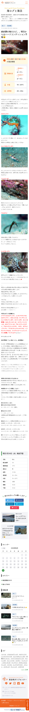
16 (25, 561)
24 (3, 567)
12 (10, 561)
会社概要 (3, 700)
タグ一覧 (24, 669)
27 (14, 567)
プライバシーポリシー (19, 700)
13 (14, 561)
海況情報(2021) (7, 580)
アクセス (9, 700)
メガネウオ (21, 667)
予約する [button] (27, 706)
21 (18, 564)
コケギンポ (7, 667)
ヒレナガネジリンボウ (19, 656)
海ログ (3, 25)
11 (6, 561)
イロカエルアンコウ (12, 654)
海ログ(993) (6, 584)
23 (26, 564)
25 (7, 567)
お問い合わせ (5, 702)
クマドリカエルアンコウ (17, 658)
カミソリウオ (10, 660)
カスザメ (18, 660)
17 (3, 564)
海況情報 (9, 25)
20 (14, 564)
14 (18, 561)
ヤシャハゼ (14, 667)
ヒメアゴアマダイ (18, 665)
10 (3, 561)
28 (18, 567)
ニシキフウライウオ (6, 656)
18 (6, 564)
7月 (4, 548)
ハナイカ (3, 654)
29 (22, 567)
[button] (26, 2)
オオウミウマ (22, 654)
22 (22, 564)
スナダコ (9, 665)
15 (22, 561)
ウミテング (25, 660)
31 (3, 570)
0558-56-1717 (8, 691)
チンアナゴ (15, 662)
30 (26, 567)
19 (10, 564)
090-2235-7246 (8, 693)
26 (10, 567)
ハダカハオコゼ (6, 662)
